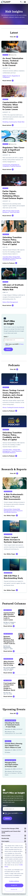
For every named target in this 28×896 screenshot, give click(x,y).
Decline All (14, 889)
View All (13, 37)
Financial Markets (15, 166)
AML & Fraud (6, 211)
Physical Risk (8, 509)
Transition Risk (7, 257)
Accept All (14, 885)
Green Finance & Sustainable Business (12, 259)
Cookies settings (14, 881)
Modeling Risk (8, 658)
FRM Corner (7, 680)
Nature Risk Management (10, 302)
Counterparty (13, 122)
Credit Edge (7, 610)
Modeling (5, 122)
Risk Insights (5, 841)
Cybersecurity (15, 211)
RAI (6, 835)
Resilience (6, 212)
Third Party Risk (14, 212)
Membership (5, 838)
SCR (11, 832)
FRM (10, 828)
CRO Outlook (8, 633)
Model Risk (21, 122)
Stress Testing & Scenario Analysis (13, 407)
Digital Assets (7, 76)
